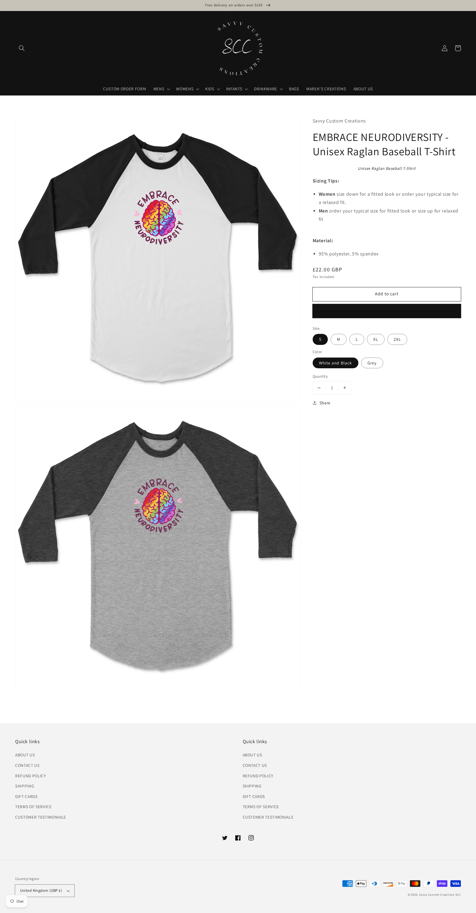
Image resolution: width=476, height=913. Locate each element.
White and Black (335, 363)
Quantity (320, 376)
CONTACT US (27, 765)
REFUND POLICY (30, 775)
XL (375, 339)
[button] (21, 48)
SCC (458, 894)
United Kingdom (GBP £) (41, 890)
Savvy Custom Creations (437, 894)
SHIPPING (24, 786)
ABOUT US (25, 754)
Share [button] (325, 402)
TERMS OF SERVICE (33, 806)
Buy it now (386, 311)
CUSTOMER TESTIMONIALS (40, 817)
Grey (372, 363)
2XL (397, 339)
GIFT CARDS (26, 796)
